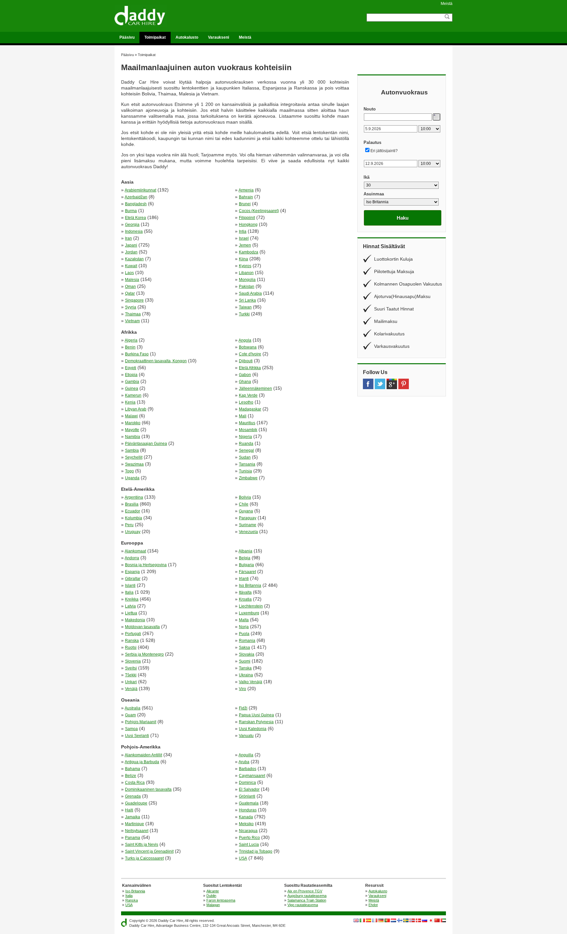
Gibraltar (132, 578)
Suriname (247, 525)
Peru (129, 525)
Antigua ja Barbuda (142, 762)
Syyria (130, 307)
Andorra (132, 558)
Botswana (248, 347)
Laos (129, 272)
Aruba (244, 762)
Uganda (132, 478)
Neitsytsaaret (136, 830)
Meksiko (246, 824)
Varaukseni (218, 37)
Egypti (130, 368)
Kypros (245, 266)
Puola (244, 633)
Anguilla (246, 755)
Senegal (246, 450)
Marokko (132, 423)
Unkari (131, 682)
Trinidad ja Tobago (255, 851)
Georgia (132, 224)
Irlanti (244, 578)
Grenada (133, 796)
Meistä (446, 3)
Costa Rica (135, 782)
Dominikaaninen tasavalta (148, 789)
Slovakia (246, 654)
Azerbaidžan (136, 197)
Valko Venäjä (250, 682)
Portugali (133, 633)
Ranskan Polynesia (256, 722)
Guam (130, 715)
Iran (128, 238)
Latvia (130, 606)
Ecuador (132, 511)
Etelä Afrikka (250, 368)
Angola (245, 340)
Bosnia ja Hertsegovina (146, 565)
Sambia (132, 450)
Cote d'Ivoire (250, 354)
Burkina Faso (137, 354)
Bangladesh (136, 204)
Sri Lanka (247, 300)
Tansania (247, 464)
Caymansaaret (252, 775)
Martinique (134, 824)
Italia (129, 592)
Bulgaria (246, 565)
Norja (244, 627)
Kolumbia (133, 518)
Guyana (246, 511)
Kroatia (245, 599)
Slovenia (133, 661)
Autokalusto (187, 37)
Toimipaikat (155, 37)
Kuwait (131, 266)
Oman (130, 286)
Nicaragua (248, 830)
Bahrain (246, 197)
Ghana (245, 381)
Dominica (247, 782)
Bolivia (245, 497)
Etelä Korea (135, 217)
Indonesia (134, 231)
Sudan (245, 457)
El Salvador (249, 789)
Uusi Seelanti (137, 735)
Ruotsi (130, 647)
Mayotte (132, 429)
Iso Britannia (250, 585)
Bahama (132, 768)
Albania (245, 551)
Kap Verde (248, 395)
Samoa (131, 728)
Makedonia (135, 620)
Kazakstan (134, 259)
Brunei (245, 204)
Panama (132, 837)
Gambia (132, 381)
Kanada (246, 817)
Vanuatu (246, 735)
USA (243, 858)
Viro (242, 688)
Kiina (243, 259)
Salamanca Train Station (306, 900)
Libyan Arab (135, 409)
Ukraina (246, 675)
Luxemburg (249, 613)
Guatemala (249, 803)
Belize (130, 775)
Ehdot (373, 905)
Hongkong (248, 224)
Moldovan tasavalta (142, 627)
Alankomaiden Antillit (143, 755)
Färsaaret (247, 571)
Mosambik (248, 429)
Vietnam (132, 321)
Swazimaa (134, 464)
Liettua (131, 613)
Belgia (244, 558)
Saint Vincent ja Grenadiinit (149, 851)
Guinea (131, 388)
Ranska (132, 640)
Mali (242, 416)
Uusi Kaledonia (252, 728)
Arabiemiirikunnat (140, 190)
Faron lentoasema (220, 900)
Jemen (245, 245)
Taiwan (245, 307)
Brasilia (131, 504)
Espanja (132, 571)
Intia (242, 231)
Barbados (247, 768)
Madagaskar (250, 409)
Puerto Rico (249, 837)
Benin (130, 347)
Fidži (243, 708)
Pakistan (246, 286)
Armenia (246, 190)
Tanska (245, 668)
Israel (244, 238)
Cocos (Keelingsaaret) (259, 211)
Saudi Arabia (250, 293)
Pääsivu (127, 37)
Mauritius (247, 423)
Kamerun (133, 395)
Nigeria (245, 436)
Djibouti (246, 361)
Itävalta (245, 592)
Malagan (213, 905)
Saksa (244, 647)
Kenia (130, 402)
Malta (244, 620)
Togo (129, 471)
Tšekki (130, 675)
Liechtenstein (251, 606)
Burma (131, 211)
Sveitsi (131, 668)
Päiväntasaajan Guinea (146, 443)
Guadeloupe (136, 803)
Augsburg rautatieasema (306, 896)
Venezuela (248, 531)
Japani (131, 245)
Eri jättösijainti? (384, 151)
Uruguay (132, 531)
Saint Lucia (249, 844)
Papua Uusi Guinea (256, 715)
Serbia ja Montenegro (144, 654)
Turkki (244, 314)
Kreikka (131, 599)
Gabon (245, 374)
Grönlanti (247, 796)
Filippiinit (247, 217)
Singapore (134, 300)
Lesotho (246, 402)
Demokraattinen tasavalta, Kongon (156, 361)
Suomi (244, 661)
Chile (243, 504)
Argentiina (134, 497)
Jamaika (132, 817)
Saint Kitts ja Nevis (141, 844)
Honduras (248, 810)
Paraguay (247, 518)
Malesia (132, 279)
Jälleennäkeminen (255, 388)
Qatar (130, 293)
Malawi (131, 416)
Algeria (131, 340)
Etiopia (131, 374)
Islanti (130, 585)
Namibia (132, 436)
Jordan (131, 252)
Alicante (212, 891)
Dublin (211, 896)
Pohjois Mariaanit (140, 722)
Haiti (129, 810)
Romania (247, 640)
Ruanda (246, 443)
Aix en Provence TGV (304, 891)
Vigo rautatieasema (302, 905)
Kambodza (248, 252)
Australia (132, 708)
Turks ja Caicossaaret (144, 858)
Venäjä (131, 688)
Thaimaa (133, 314)
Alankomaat (135, 551)
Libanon (246, 272)
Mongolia (247, 279)
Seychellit (133, 457)
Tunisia (245, 471)
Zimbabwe (248, 478)
